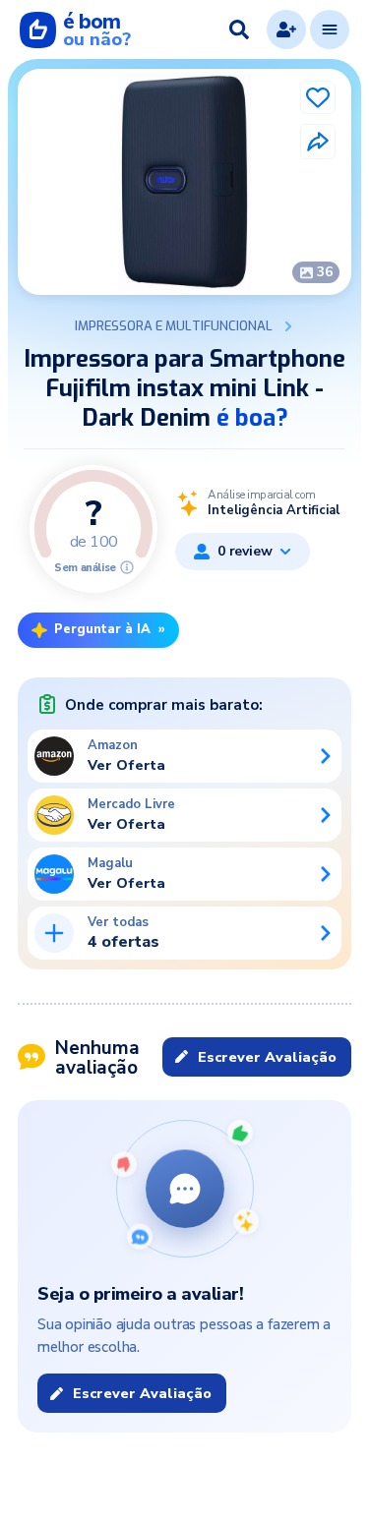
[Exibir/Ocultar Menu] (329, 29)
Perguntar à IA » (109, 629)
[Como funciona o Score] (127, 567)
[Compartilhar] (318, 141)
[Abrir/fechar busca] (239, 29)
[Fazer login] (286, 29)
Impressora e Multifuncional (174, 326)
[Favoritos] (318, 97)
